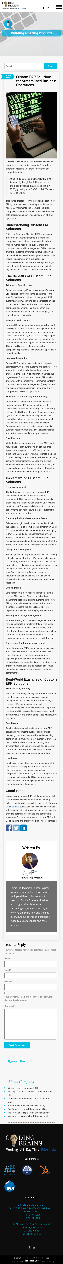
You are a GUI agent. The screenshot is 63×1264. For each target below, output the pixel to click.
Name (8, 958)
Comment (10, 1006)
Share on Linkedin (23, 828)
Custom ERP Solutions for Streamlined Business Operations (36, 80)
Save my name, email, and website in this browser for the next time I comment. (30, 999)
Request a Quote (33, 1261)
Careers (14, 1261)
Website (8, 981)
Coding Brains (12, 806)
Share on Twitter (16, 828)
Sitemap (50, 1261)
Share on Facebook (9, 828)
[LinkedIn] (48, 8)
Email (7, 970)
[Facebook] (43, 8)
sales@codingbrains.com (31, 1205)
